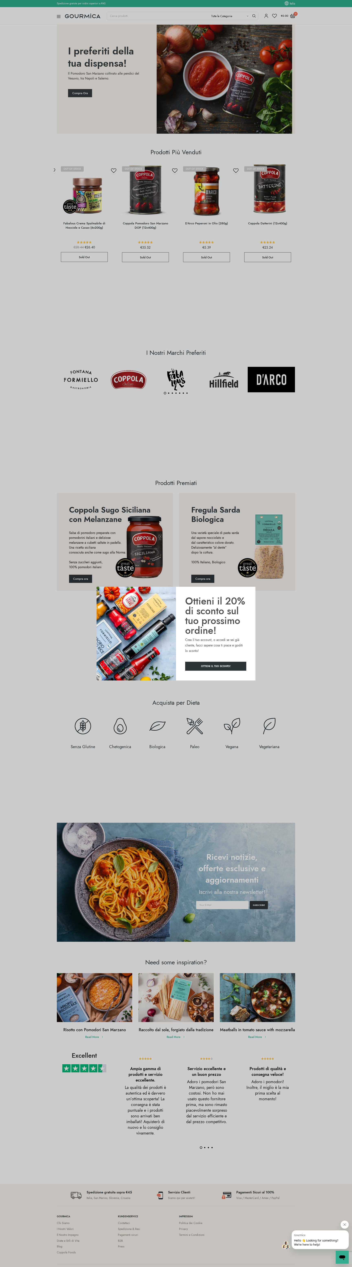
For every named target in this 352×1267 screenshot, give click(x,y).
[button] (215, 666)
